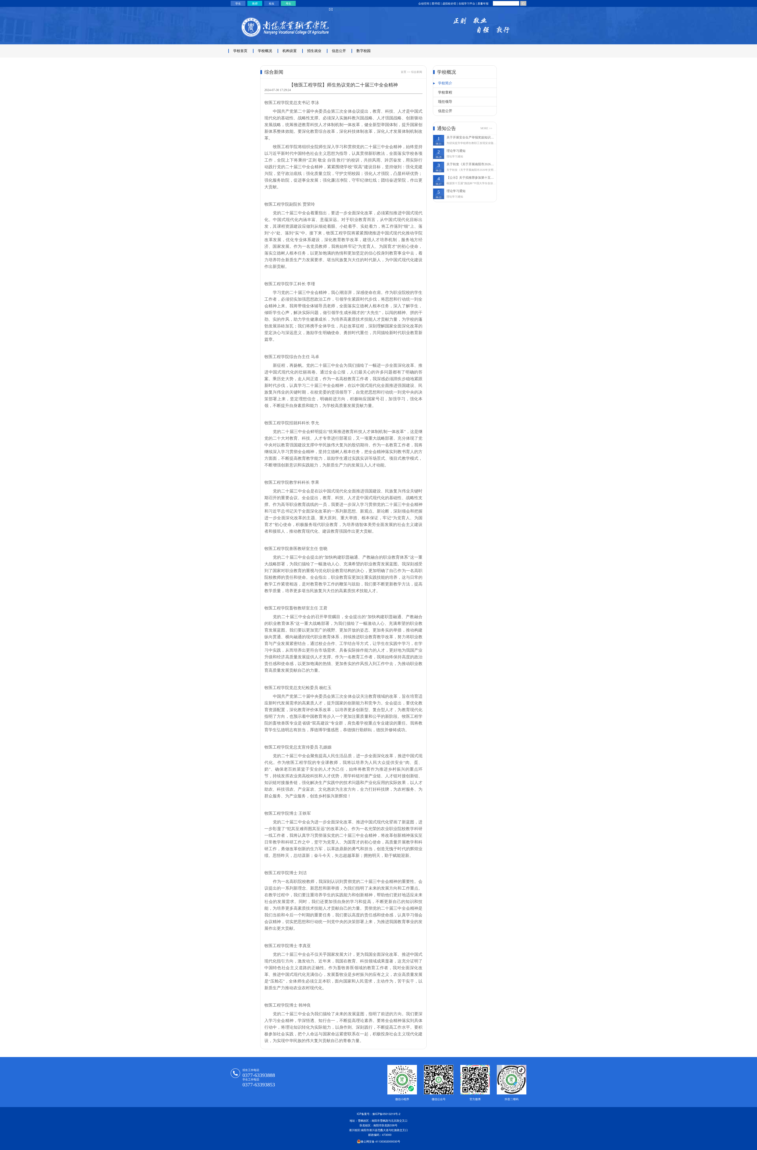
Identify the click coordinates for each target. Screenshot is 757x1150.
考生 (288, 3)
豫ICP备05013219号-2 (386, 1114)
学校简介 (445, 83)
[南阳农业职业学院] (285, 30)
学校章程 (445, 92)
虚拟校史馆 (449, 3)
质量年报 (483, 3)
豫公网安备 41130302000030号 (380, 1141)
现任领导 (445, 102)
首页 (403, 72)
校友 (271, 3)
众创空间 (423, 3)
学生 (238, 3)
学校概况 (265, 51)
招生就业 (314, 51)
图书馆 (436, 3)
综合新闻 (416, 72)
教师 (255, 3)
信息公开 (339, 51)
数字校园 (363, 51)
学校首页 (240, 51)
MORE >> (486, 128)
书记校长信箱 (341, 9)
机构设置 (289, 51)
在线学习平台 (467, 3)
